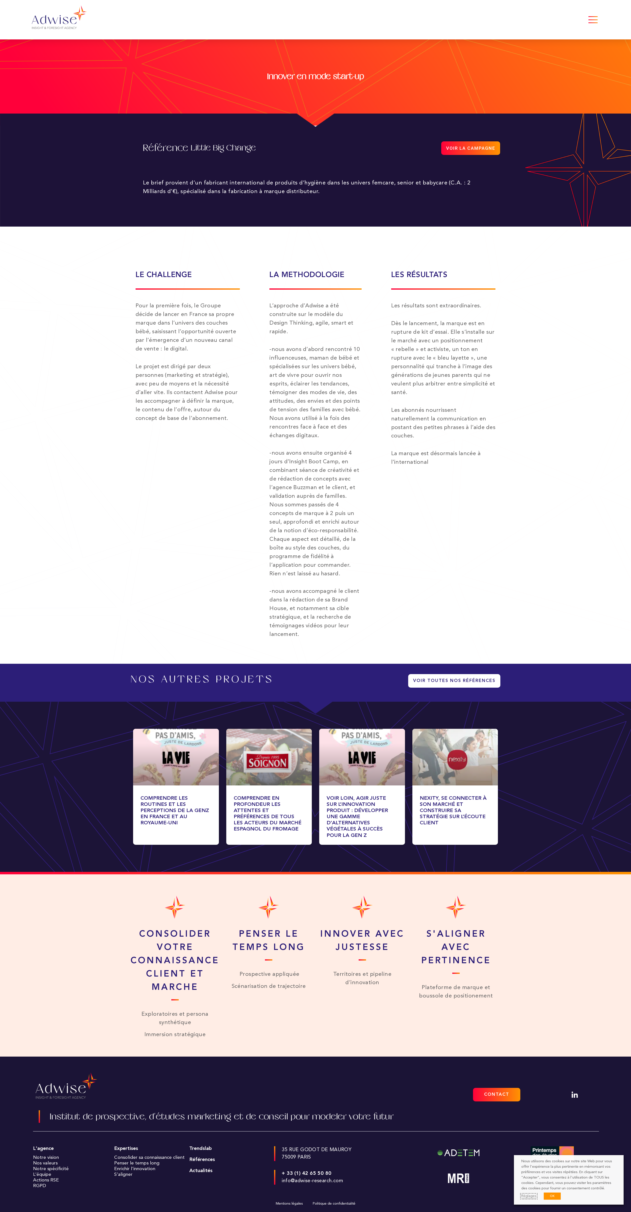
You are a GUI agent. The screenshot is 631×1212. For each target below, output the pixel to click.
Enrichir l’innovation (134, 1168)
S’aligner (123, 1174)
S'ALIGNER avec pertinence (456, 947)
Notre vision (46, 1157)
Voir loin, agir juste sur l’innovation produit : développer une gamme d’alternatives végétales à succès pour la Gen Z (357, 817)
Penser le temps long (136, 1163)
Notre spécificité (51, 1168)
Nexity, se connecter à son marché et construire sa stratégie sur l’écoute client (453, 811)
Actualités (200, 1170)
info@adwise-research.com (312, 1181)
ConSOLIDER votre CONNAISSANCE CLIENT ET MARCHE (175, 961)
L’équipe (42, 1174)
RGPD (39, 1185)
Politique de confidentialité (334, 1204)
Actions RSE (46, 1180)
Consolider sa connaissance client (149, 1157)
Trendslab (200, 1148)
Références (202, 1159)
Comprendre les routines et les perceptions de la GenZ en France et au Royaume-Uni (174, 811)
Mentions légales (289, 1204)
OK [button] (552, 1196)
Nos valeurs (45, 1163)
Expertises (126, 1148)
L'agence (43, 1148)
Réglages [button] (528, 1196)
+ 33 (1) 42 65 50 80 (306, 1173)
